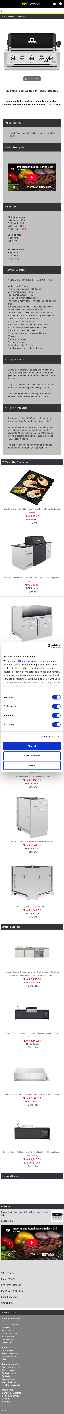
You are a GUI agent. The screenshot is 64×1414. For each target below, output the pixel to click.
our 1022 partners (22, 661)
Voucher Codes (8, 1336)
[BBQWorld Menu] (3, 4)
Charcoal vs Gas (8, 1370)
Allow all (32, 746)
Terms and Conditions (11, 1324)
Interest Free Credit (10, 1333)
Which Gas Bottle (9, 1382)
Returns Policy (8, 1330)
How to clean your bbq (11, 1385)
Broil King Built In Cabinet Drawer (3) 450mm (32, 776)
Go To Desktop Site (9, 1312)
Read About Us (8, 1350)
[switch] (56, 706)
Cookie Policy (7, 1339)
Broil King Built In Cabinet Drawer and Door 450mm (32, 841)
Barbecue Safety (8, 1379)
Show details (48, 736)
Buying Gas (6, 1376)
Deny (32, 765)
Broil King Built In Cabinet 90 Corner (32, 907)
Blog (4, 1359)
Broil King (11, 16)
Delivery (5, 1327)
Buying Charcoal (9, 1373)
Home (3, 16)
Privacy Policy (7, 1342)
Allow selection (32, 755)
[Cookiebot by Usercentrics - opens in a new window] (48, 646)
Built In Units (21, 16)
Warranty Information (10, 1353)
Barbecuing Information (11, 1367)
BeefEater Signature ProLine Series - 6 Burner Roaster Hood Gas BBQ (31, 1094)
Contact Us (6, 1321)
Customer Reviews (9, 1356)
